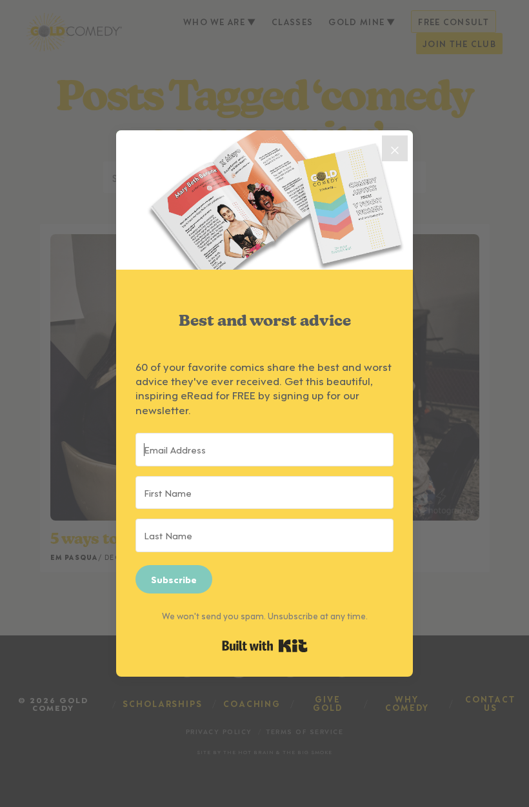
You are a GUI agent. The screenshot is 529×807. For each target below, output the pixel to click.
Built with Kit (265, 645)
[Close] (395, 148)
